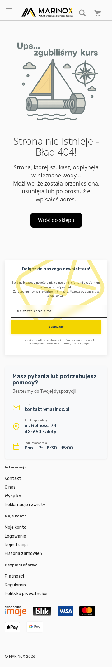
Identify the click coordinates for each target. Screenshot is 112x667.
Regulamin (15, 585)
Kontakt (13, 478)
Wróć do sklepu (56, 220)
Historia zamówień (23, 553)
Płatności (14, 576)
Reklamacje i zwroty (25, 504)
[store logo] (47, 12)
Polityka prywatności (26, 593)
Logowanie (15, 536)
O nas (10, 487)
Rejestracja (16, 544)
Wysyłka (13, 496)
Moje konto (15, 527)
